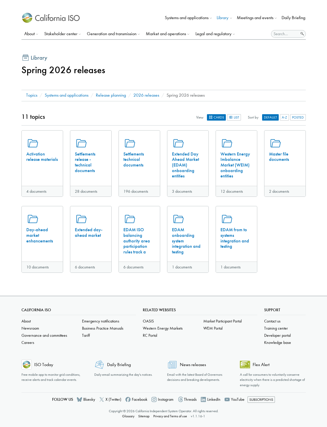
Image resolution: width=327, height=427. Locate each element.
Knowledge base (277, 342)
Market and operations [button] (166, 33)
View (199, 117)
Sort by (253, 117)
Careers (27, 342)
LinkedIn (213, 399)
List (236, 117)
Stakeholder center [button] (60, 33)
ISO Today (43, 364)
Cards (218, 117)
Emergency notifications (100, 321)
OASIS (148, 321)
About (26, 321)
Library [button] (222, 17)
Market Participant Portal (222, 321)
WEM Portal (213, 328)
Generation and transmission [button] (111, 33)
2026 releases (146, 95)
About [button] (29, 33)
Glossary (128, 416)
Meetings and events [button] (255, 17)
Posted (298, 117)
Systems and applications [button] (186, 17)
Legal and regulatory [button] (213, 33)
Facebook (139, 399)
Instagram (165, 399)
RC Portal (150, 335)
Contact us (272, 321)
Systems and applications (66, 95)
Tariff (86, 335)
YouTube (237, 399)
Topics (31, 95)
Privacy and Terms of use (170, 416)
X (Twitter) (113, 399)
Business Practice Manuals (102, 328)
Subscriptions (261, 399)
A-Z (284, 117)
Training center (276, 328)
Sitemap (143, 416)
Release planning (111, 95)
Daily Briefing (293, 17)
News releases (193, 364)
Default (270, 117)
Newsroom (30, 328)
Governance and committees (44, 335)
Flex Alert (261, 364)
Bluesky (89, 399)
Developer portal (277, 335)
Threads (190, 399)
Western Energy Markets (163, 328)
